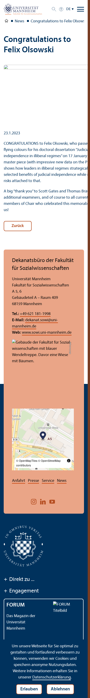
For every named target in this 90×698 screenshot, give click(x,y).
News (61, 481)
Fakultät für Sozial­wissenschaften (6, 21)
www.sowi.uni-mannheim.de (47, 332)
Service (48, 481)
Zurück (18, 226)
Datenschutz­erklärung (51, 677)
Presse (33, 481)
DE (68, 9)
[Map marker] (43, 436)
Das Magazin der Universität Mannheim (20, 622)
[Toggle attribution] (69, 460)
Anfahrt (18, 481)
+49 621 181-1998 (35, 314)
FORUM (15, 605)
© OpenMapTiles (26, 460)
